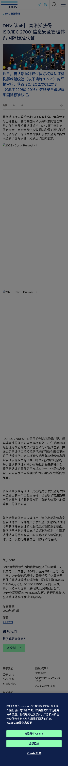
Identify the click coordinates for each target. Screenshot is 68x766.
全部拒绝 (34, 743)
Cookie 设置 (34, 753)
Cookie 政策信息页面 (19, 722)
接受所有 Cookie (34, 733)
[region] (34, 729)
